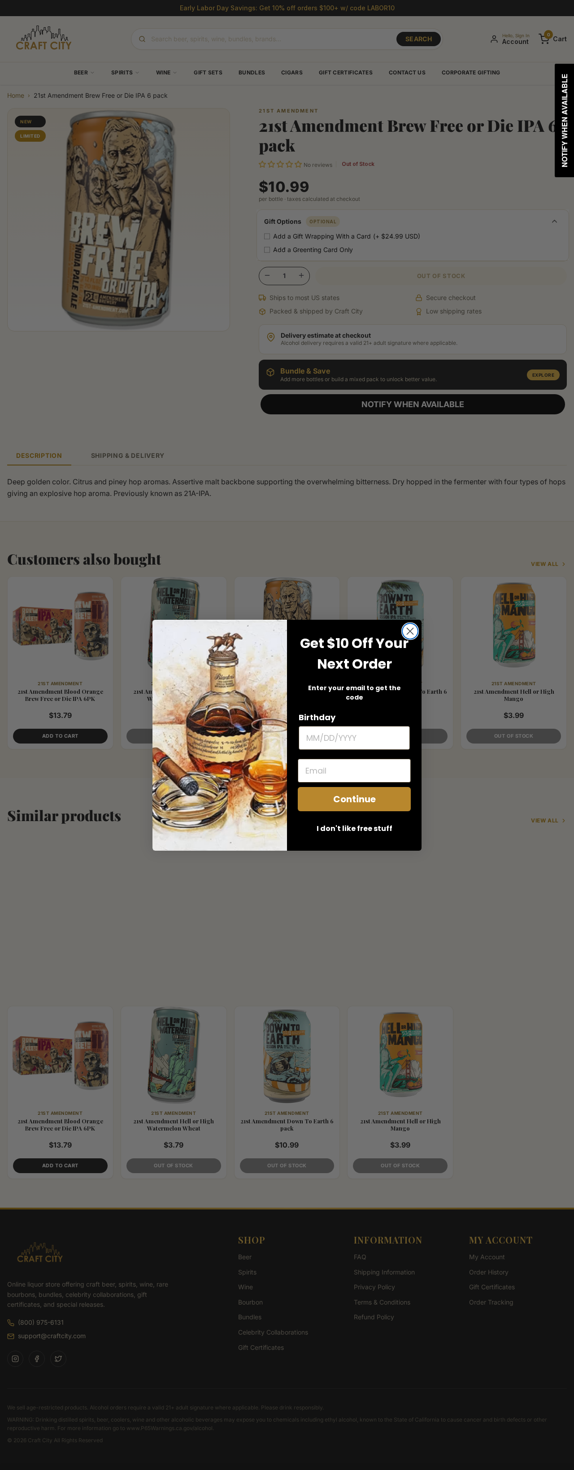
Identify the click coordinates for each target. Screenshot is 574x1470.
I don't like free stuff (354, 828)
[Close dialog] (410, 631)
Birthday (317, 717)
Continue (354, 799)
